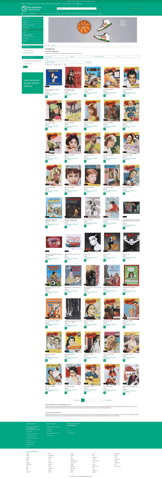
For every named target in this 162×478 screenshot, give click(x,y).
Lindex (71, 459)
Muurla (71, 472)
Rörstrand (94, 470)
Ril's (93, 468)
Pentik (93, 459)
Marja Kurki (72, 468)
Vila (115, 464)
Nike (93, 455)
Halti (49, 459)
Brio (27, 461)
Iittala (49, 470)
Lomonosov (73, 462)
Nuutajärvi (94, 457)
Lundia (71, 464)
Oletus (59, 64)
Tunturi (116, 457)
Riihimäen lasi (95, 466)
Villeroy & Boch (118, 466)
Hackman (50, 457)
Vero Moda (117, 462)
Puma (93, 462)
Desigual (28, 462)
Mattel (71, 470)
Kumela (72, 455)
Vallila (116, 461)
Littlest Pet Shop (74, 461)
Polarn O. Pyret (95, 461)
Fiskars (49, 453)
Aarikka (27, 453)
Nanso (93, 453)
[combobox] (79, 8)
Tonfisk (116, 455)
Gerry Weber (51, 455)
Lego (71, 457)
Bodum (27, 459)
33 (101, 400)
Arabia (27, 457)
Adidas (27, 455)
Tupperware (117, 459)
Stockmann (117, 453)
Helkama (50, 462)
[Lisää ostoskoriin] (46, 97)
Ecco (27, 466)
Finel (27, 470)
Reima (93, 464)
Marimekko (72, 466)
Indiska (49, 472)
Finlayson (28, 472)
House (49, 466)
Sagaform (94, 472)
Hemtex (50, 464)
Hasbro (49, 461)
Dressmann (28, 464)
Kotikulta (72, 453)
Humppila (50, 468)
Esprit (27, 468)
